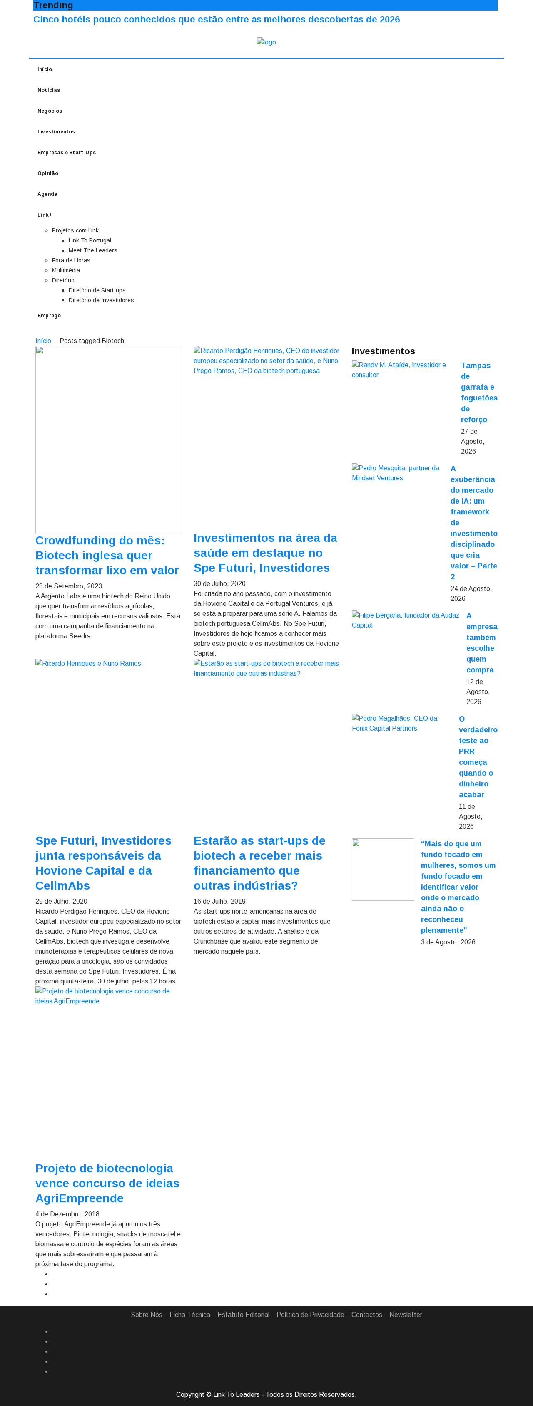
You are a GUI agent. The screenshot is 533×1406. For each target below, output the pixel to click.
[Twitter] (55, 1351)
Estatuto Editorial (243, 1314)
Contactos (366, 1314)
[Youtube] (55, 1371)
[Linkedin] (55, 1341)
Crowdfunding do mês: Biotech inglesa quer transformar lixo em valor (107, 555)
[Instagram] (55, 1361)
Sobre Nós (146, 1314)
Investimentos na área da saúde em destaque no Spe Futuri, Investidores (265, 552)
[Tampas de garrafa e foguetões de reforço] (403, 370)
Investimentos (56, 132)
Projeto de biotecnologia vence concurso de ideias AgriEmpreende (107, 1183)
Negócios (49, 111)
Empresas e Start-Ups (66, 153)
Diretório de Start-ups (97, 290)
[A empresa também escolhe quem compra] (406, 620)
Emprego (49, 316)
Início (44, 69)
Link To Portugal (90, 240)
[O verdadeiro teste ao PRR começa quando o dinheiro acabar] (402, 724)
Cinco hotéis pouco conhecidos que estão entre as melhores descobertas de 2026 (216, 19)
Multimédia (66, 270)
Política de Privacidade (310, 1314)
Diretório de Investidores (101, 300)
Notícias (48, 90)
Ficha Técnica (189, 1314)
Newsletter (405, 1314)
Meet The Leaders (93, 250)
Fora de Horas (71, 260)
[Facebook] (55, 1331)
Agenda (47, 194)
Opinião (47, 173)
